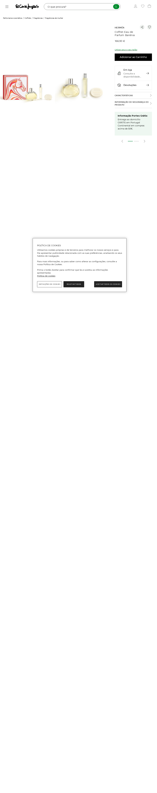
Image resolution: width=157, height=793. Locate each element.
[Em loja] (147, 73)
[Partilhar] (142, 27)
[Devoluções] (147, 85)
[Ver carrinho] (150, 6)
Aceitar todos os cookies (108, 284)
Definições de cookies (49, 284)
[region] (80, 265)
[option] (27, 85)
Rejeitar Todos (74, 284)
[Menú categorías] (7, 6)
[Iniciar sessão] (136, 7)
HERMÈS (119, 27)
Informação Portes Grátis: (133, 115)
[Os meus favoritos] (143, 6)
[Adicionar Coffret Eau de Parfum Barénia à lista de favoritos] (149, 27)
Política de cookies (46, 276)
